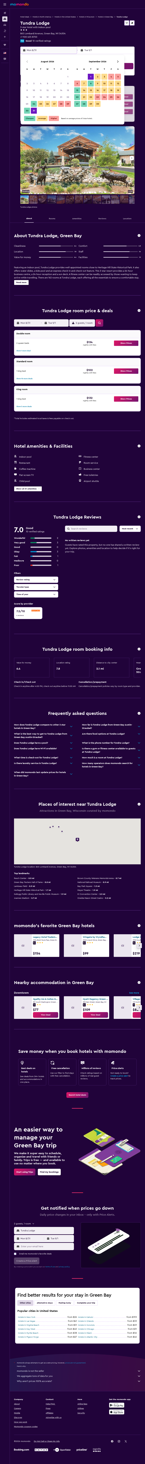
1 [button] (67, 77)
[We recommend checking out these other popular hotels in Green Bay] (139, 926)
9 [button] (27, 90)
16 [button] (27, 97)
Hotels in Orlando (86, 1321)
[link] (45, 1015)
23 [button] (27, 104)
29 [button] (68, 104)
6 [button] (54, 83)
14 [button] (61, 90)
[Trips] (4, 45)
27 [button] (54, 104)
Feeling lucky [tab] (65, 1303)
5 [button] (47, 83)
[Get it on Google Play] (116, 1405)
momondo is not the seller (30, 1371)
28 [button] (61, 104)
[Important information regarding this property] (139, 649)
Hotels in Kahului (85, 1317)
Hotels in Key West (26, 1329)
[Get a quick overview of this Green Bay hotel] (139, 236)
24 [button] (34, 104)
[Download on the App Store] (116, 1411)
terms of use (50, 1267)
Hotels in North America (42, 17)
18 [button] (41, 97)
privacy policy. (64, 1267)
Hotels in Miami (85, 1333)
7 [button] (61, 83)
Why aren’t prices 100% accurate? (34, 1381)
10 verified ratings (41, 41)
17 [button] (34, 97)
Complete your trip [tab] (86, 1303)
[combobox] (46, 1231)
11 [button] (40, 90)
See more (134, 993)
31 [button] (34, 111)
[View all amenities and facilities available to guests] (139, 446)
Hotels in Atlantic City (87, 1337)
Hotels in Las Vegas (26, 1321)
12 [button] (47, 90)
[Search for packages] (4, 31)
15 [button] (68, 90)
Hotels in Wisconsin (86, 17)
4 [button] (40, 83)
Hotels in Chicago (86, 1329)
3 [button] (34, 83)
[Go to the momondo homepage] (19, 4)
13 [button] (54, 90)
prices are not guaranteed (75, 1363)
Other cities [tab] (25, 1303)
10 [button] (34, 90)
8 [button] (68, 83)
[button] (5, 4)
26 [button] (47, 104)
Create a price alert (119, 1076)
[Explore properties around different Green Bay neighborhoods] (139, 983)
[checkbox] (28, 613)
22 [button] (68, 97)
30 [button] (27, 111)
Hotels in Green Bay (105, 17)
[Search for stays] (4, 19)
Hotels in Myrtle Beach (28, 1333)
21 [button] (61, 97)
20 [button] (54, 97)
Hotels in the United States (65, 17)
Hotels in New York (26, 1317)
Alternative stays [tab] (45, 1303)
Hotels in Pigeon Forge (28, 1337)
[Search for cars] (4, 25)
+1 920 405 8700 (28, 37)
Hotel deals (24, 17)
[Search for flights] (4, 13)
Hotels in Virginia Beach (28, 1325)
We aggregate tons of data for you (35, 1376)
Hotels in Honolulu (86, 1325)
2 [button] (27, 83)
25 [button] (40, 104)
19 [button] (47, 97)
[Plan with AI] (4, 37)
